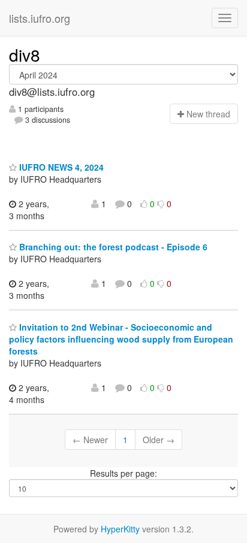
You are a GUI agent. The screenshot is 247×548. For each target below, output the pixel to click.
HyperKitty (120, 529)
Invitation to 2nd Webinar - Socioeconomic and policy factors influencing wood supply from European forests (121, 339)
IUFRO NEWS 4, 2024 (60, 167)
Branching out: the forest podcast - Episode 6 (112, 247)
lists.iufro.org (39, 18)
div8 (24, 54)
